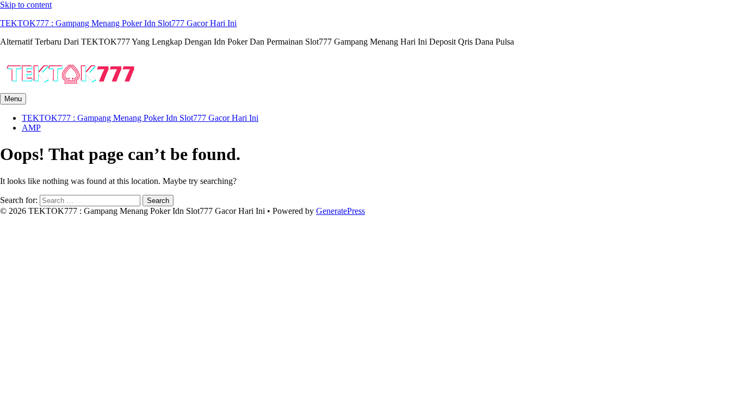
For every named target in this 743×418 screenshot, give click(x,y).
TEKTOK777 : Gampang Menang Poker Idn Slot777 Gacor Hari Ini (118, 23)
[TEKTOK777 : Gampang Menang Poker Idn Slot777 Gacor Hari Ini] (70, 88)
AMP (31, 127)
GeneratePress (340, 211)
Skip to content (26, 4)
